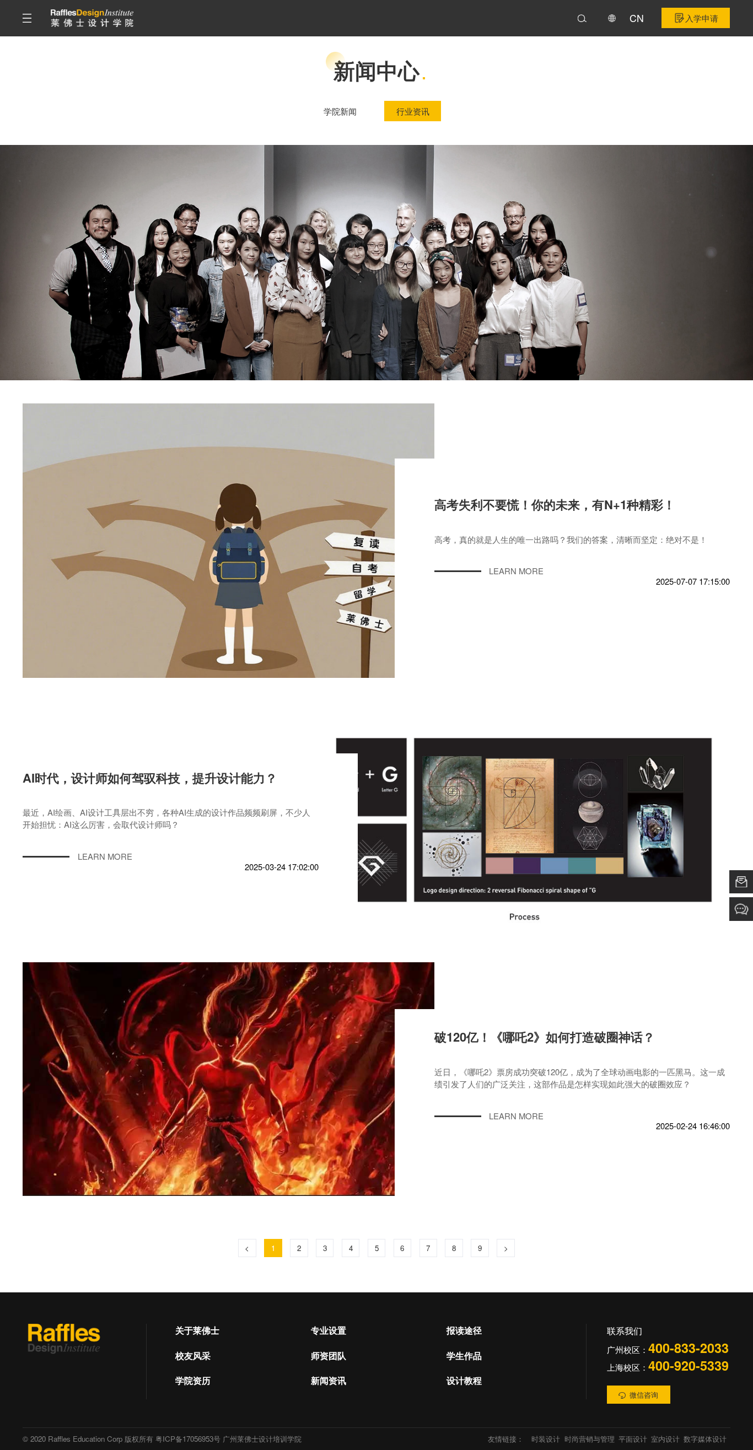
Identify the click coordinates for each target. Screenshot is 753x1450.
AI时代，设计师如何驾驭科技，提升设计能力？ (150, 777)
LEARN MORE (516, 570)
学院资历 (193, 1380)
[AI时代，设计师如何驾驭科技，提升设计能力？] (524, 819)
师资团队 (328, 1355)
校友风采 (193, 1355)
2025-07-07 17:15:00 (693, 582)
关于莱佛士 (197, 1330)
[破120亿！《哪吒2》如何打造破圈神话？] (228, 1079)
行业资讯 (412, 111)
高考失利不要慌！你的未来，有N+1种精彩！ (554, 504)
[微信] (64, 1347)
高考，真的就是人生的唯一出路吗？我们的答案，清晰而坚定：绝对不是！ (570, 539)
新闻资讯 (328, 1380)
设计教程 (464, 1380)
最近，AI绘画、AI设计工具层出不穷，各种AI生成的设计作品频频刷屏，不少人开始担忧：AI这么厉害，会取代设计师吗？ (166, 818)
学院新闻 (340, 111)
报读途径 (464, 1330)
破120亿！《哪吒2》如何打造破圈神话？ (544, 1036)
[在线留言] (741, 882)
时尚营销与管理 (589, 1438)
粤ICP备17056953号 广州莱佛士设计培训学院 (228, 1438)
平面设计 (632, 1438)
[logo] (92, 18)
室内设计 (665, 1438)
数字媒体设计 (705, 1438)
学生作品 (464, 1355)
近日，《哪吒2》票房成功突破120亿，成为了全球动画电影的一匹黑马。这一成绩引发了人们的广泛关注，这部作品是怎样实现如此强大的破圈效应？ (579, 1077)
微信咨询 (644, 1394)
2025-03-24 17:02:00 (282, 867)
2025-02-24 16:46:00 (693, 1126)
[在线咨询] (741, 909)
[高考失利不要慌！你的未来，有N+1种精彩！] (228, 540)
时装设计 (545, 1438)
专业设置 (328, 1330)
